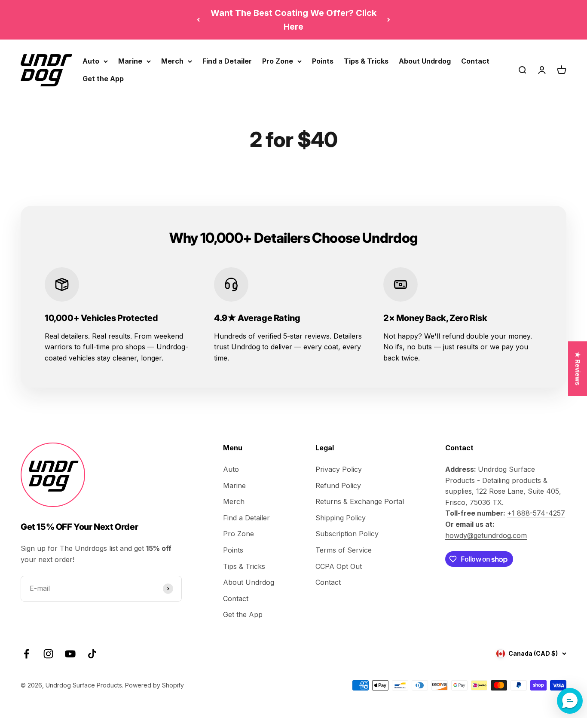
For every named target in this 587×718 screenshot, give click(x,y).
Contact (475, 61)
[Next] (388, 20)
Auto (91, 61)
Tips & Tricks (366, 61)
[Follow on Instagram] (48, 654)
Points (322, 61)
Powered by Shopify (154, 685)
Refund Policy (338, 485)
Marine (130, 61)
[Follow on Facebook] (26, 654)
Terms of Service (343, 550)
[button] (570, 701)
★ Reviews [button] (577, 368)
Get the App (103, 78)
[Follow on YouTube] (70, 654)
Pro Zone (277, 61)
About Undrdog (425, 61)
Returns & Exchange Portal (359, 501)
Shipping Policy (340, 517)
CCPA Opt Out (338, 566)
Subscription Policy (347, 533)
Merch (172, 61)
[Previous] (198, 20)
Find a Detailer (227, 61)
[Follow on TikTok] (92, 654)
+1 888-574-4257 (536, 513)
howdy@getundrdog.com (486, 535)
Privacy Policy (338, 469)
